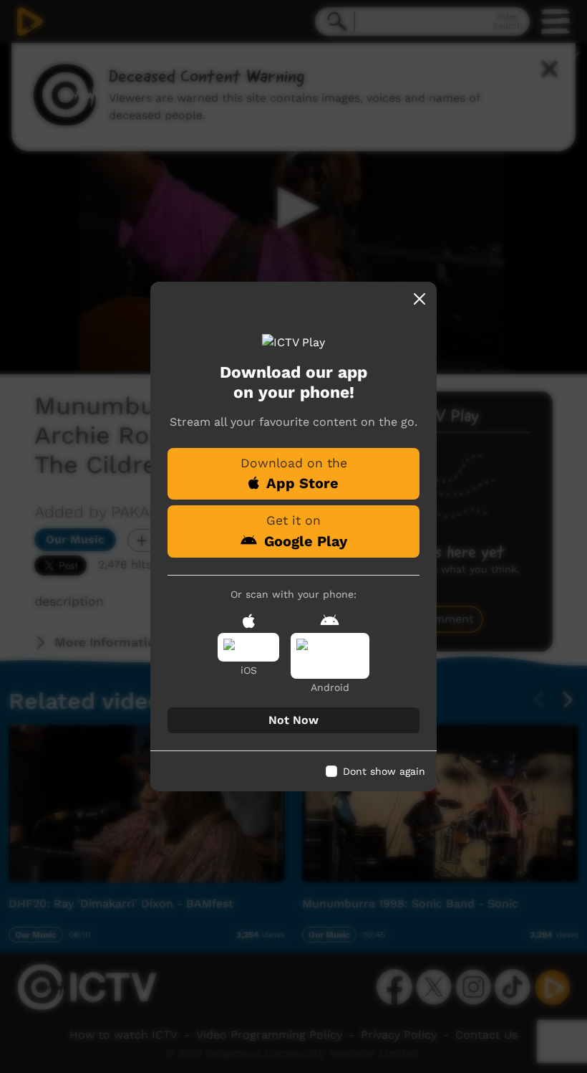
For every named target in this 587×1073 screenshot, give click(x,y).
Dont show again (384, 771)
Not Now (293, 720)
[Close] (419, 298)
